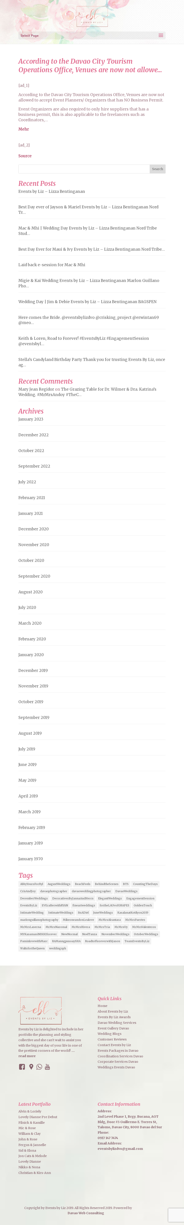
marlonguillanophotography (39, 919)
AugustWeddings (59, 884)
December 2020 (33, 529)
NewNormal (69, 934)
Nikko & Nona (29, 1167)
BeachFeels (82, 884)
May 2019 (27, 780)
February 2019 (31, 827)
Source (25, 155)
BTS (126, 884)
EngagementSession (140, 898)
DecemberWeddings (34, 898)
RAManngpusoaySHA (66, 941)
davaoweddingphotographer (91, 891)
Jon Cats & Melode (32, 1156)
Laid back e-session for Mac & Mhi (51, 264)
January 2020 (31, 654)
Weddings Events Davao (116, 1067)
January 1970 (30, 858)
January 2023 (30, 419)
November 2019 (33, 686)
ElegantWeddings (110, 898)
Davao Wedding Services (117, 1023)
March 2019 (29, 811)
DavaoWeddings (126, 891)
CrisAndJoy (28, 891)
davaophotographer (53, 891)
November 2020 (33, 544)
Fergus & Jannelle (32, 1145)
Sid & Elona (27, 1150)
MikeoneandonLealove (78, 919)
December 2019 (33, 670)
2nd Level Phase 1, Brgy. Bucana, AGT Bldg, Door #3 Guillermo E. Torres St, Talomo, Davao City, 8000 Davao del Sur (130, 1122)
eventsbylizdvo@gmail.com (120, 1149)
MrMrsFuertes (135, 919)
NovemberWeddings (115, 934)
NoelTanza (89, 934)
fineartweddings (83, 905)
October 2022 (31, 450)
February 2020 (32, 639)
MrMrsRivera (81, 927)
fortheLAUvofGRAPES (114, 905)
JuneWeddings (103, 912)
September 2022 (34, 466)
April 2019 (28, 796)
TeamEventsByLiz (137, 941)
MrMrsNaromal (56, 927)
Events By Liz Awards (114, 1017)
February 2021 (31, 497)
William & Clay (29, 1134)
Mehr (23, 129)
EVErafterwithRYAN (55, 905)
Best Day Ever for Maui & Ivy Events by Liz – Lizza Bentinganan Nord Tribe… (91, 249)
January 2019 (30, 843)
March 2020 (30, 623)
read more (27, 1056)
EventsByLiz (28, 905)
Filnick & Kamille (31, 1123)
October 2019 (30, 701)
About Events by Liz (113, 1011)
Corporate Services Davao (118, 1062)
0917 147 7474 (108, 1138)
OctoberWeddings (146, 934)
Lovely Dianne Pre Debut (37, 1117)
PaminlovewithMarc (34, 941)
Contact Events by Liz (114, 1045)
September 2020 (34, 576)
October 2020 (31, 560)
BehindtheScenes (106, 884)
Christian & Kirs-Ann (34, 1173)
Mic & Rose (27, 1128)
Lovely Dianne (29, 1162)
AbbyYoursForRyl (31, 884)
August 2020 (30, 592)
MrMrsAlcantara (110, 919)
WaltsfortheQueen (32, 948)
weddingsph (57, 948)
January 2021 (30, 513)
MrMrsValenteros (144, 927)
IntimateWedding (32, 912)
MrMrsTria (102, 927)
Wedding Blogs (109, 1034)
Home (102, 1006)
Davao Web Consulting (86, 1213)
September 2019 (33, 717)
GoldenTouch (143, 905)
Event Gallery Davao (113, 1028)
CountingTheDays (145, 884)
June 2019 (27, 764)
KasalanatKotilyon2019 (132, 912)
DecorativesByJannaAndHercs (73, 898)
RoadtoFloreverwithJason (102, 941)
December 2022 (33, 434)
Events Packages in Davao (118, 1051)
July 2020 (27, 607)
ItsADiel (83, 912)
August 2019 (30, 733)
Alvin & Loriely (29, 1111)
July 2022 (27, 482)
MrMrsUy (121, 927)
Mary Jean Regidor (36, 389)
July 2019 (26, 749)
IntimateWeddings (60, 912)
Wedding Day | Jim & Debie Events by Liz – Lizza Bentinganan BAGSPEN (87, 301)
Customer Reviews (112, 1039)
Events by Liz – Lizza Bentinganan (51, 191)
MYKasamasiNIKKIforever (38, 934)
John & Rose (27, 1139)
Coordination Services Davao (120, 1056)
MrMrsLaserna (30, 927)
